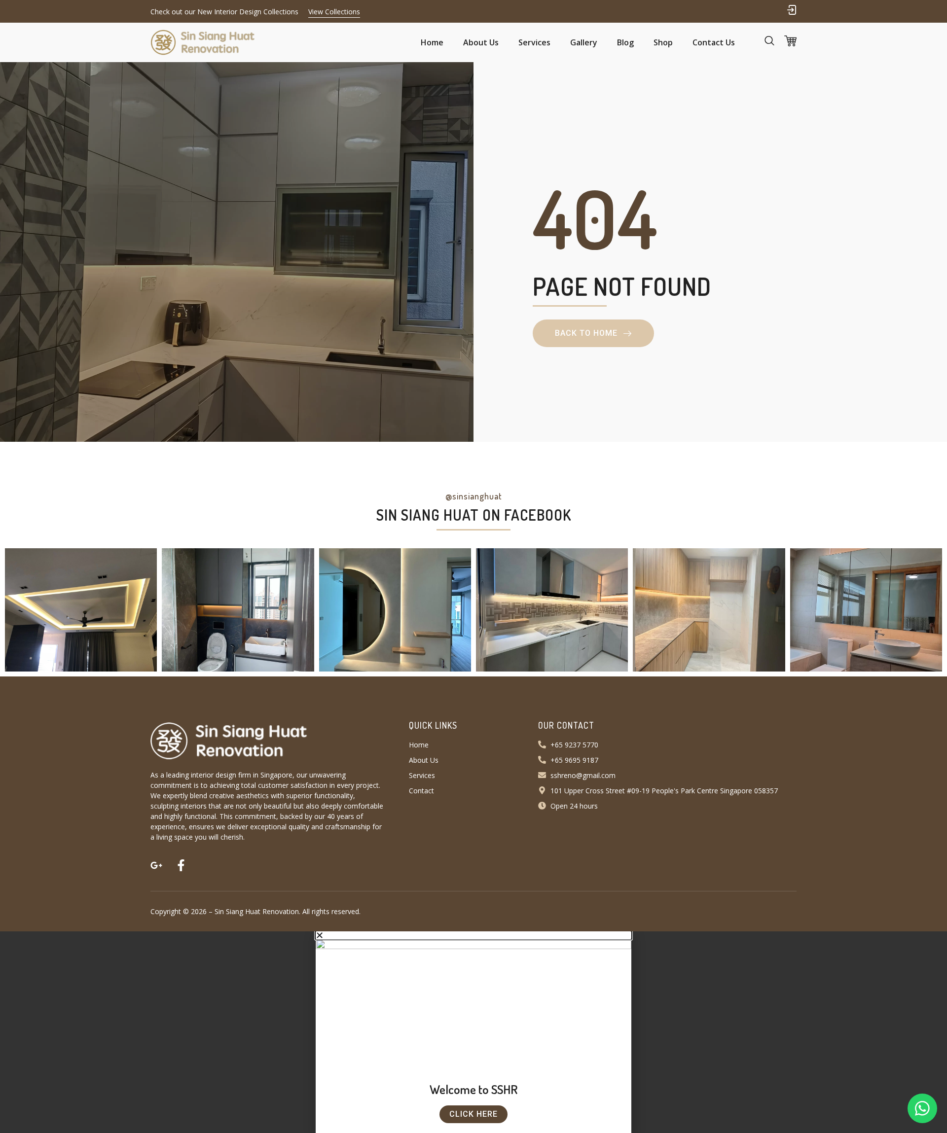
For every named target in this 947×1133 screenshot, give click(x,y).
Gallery (583, 42)
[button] (792, 10)
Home (432, 42)
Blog (625, 42)
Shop (663, 42)
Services (534, 42)
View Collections (334, 11)
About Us (481, 42)
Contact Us (713, 42)
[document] (473, 1032)
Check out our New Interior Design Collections (224, 11)
